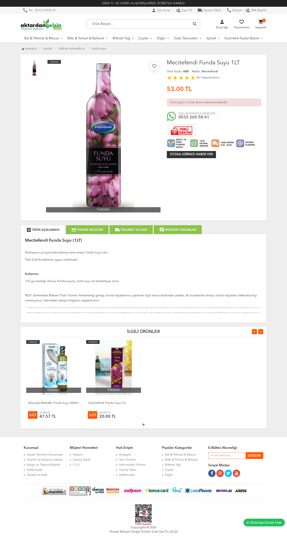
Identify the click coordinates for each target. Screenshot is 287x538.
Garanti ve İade (37, 474)
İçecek (211, 38)
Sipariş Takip (127, 469)
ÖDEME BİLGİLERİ (87, 229)
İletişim (234, 10)
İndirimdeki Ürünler (132, 464)
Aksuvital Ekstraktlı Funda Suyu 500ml (53, 403)
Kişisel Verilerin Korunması (45, 454)
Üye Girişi (160, 10)
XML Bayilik (255, 10)
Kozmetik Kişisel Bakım (242, 38)
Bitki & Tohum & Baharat (85, 38)
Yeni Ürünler (127, 459)
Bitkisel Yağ (121, 38)
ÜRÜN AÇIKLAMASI (42, 229)
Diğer (161, 38)
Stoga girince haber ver (191, 154)
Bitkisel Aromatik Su (72, 48)
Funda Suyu (99, 48)
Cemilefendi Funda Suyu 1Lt (107, 403)
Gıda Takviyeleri (186, 38)
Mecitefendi (209, 71)
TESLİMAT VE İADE (131, 229)
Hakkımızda (34, 469)
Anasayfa (30, 48)
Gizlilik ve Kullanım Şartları (45, 459)
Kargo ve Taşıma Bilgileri (44, 464)
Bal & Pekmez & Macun (41, 38)
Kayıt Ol (184, 10)
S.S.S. (76, 464)
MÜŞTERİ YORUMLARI (177, 229)
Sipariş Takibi (209, 10)
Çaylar (143, 38)
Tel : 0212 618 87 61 (39, 10)
